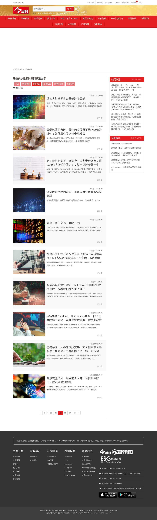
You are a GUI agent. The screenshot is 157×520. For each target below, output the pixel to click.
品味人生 (16, 468)
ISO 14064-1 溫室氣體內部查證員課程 (126, 168)
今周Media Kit (87, 475)
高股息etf (59, 13)
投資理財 (21, 69)
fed (54, 13)
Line (66, 460)
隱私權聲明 (86, 464)
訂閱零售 (16, 479)
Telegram (68, 468)
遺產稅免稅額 (47, 13)
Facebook (68, 457)
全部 (17, 84)
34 (56, 413)
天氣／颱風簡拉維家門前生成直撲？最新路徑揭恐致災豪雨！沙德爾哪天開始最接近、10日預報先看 (126, 126)
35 (60, 413)
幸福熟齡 (16, 472)
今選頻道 (16, 475)
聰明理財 (26, 84)
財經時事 (16, 457)
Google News (70, 475)
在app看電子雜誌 (88, 472)
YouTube (68, 472)
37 (70, 413)
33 (51, 413)
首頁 (14, 69)
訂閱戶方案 (51, 457)
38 (75, 413)
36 (65, 413)
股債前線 (29, 69)
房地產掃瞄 (58, 84)
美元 (65, 13)
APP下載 (50, 460)
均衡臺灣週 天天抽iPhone (121, 143)
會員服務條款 (87, 460)
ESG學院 (33, 460)
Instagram (68, 464)
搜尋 (69, 9)
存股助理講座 (52, 464)
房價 (39, 13)
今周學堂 (33, 457)
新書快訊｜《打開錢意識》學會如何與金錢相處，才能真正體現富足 (126, 154)
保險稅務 (70, 84)
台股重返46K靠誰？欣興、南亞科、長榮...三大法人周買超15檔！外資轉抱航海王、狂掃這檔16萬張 (126, 107)
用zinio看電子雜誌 (89, 468)
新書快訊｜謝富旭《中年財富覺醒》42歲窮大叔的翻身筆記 (126, 161)
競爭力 (15, 464)
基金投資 (47, 84)
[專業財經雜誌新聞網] (21, 10)
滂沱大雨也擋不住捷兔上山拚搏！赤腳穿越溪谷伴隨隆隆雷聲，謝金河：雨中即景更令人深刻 (126, 97)
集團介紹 (85, 457)
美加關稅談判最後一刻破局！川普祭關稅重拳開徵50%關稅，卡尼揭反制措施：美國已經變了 (126, 117)
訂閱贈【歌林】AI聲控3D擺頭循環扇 (126, 148)
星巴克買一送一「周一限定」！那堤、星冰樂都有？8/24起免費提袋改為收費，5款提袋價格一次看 (126, 87)
